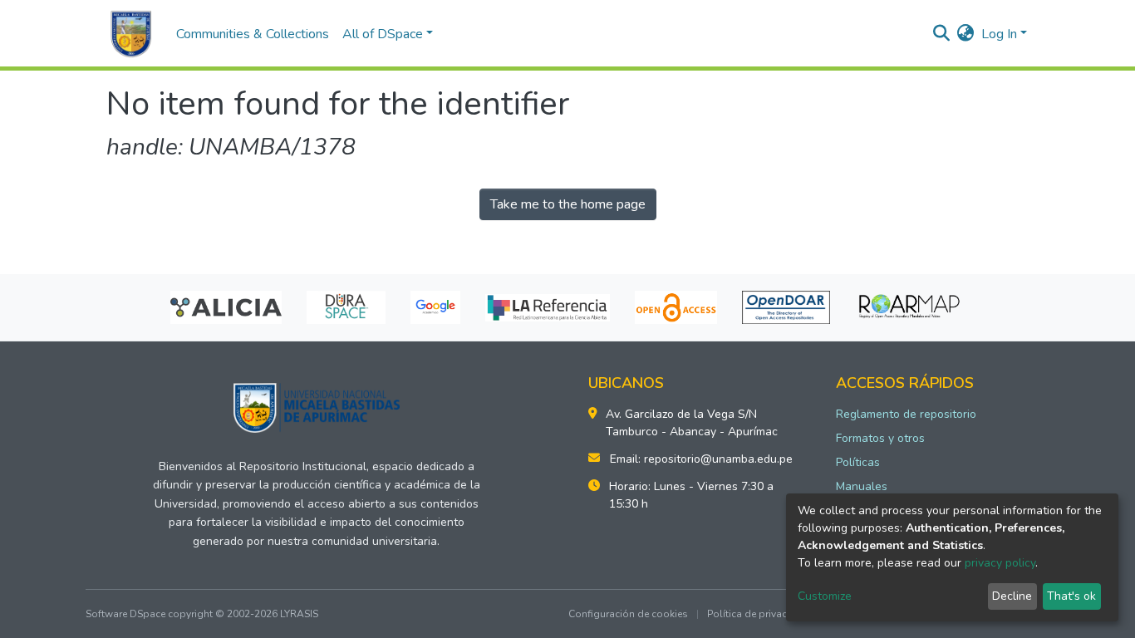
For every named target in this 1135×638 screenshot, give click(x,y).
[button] (966, 34)
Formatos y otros (880, 438)
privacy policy (1000, 563)
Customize (825, 596)
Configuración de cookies (628, 614)
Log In (999, 34)
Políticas (858, 462)
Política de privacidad (757, 614)
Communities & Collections (252, 34)
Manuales (861, 486)
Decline (1012, 596)
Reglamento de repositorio (906, 414)
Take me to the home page (568, 204)
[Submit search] (941, 34)
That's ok (1071, 596)
